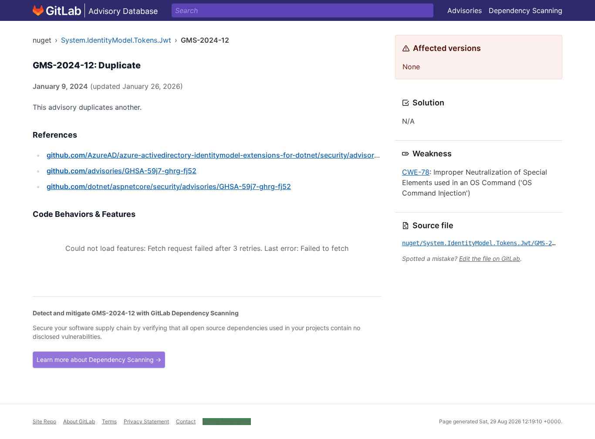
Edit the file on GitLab (489, 258)
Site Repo (44, 421)
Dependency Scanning (525, 10)
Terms (109, 421)
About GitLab (79, 421)
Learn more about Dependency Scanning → (99, 359)
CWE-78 (415, 172)
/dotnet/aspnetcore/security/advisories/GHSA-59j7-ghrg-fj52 (169, 186)
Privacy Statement (146, 421)
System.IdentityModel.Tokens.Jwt (116, 40)
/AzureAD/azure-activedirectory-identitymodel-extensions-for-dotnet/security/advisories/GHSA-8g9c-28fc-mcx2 (256, 155)
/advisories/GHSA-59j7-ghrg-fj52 (121, 170)
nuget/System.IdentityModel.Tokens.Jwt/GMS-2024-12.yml (494, 243)
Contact (186, 421)
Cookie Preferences (227, 421)
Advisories (464, 10)
